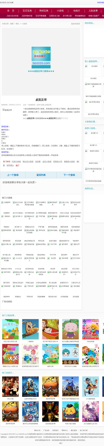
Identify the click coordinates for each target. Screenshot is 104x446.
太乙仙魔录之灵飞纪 (90, 423)
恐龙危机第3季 (51, 423)
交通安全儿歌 (54, 16)
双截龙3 (6, 227)
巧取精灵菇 (29, 255)
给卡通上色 (6, 255)
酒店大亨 (76, 255)
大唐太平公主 (75, 283)
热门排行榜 (84, 430)
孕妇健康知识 (80, 16)
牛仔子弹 (53, 255)
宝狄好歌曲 (90, 341)
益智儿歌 (50, 366)
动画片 (76, 11)
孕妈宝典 (43, 11)
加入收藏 (10, 2)
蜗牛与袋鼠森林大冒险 (93, 96)
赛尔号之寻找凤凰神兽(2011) (30, 423)
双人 (17, 24)
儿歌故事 (93, 11)
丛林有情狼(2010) (30, 399)
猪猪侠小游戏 (69, 162)
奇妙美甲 (76, 241)
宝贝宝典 (27, 11)
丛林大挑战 (53, 241)
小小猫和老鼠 (90, 399)
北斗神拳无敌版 (41, 213)
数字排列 (7, 283)
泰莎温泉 (18, 241)
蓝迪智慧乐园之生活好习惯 (30, 366)
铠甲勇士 (10, 165)
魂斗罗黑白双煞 (93, 114)
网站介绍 (37, 430)
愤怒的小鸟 (57, 162)
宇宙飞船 (41, 227)
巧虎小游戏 (16, 162)
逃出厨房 (64, 269)
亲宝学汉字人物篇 (70, 366)
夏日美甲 (64, 255)
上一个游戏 (13, 175)
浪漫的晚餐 (41, 297)
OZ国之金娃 (30, 283)
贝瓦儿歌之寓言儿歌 (10, 341)
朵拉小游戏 (46, 162)
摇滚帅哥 (7, 297)
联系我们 (56, 430)
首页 (12, 24)
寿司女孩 (41, 241)
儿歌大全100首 (13, 16)
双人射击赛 (53, 283)
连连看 (38, 162)
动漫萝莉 (7, 213)
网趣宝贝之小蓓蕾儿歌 (10, 366)
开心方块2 (75, 269)
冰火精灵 (93, 78)
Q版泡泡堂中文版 (64, 241)
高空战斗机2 (52, 297)
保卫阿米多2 (29, 269)
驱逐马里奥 (64, 227)
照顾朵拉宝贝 (29, 227)
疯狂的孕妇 (41, 255)
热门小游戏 (7, 198)
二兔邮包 (30, 341)
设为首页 (3, 2)
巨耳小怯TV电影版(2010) (70, 399)
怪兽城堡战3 (76, 227)
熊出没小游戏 (28, 162)
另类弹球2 (18, 255)
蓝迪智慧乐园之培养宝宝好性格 (90, 366)
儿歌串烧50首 (27, 16)
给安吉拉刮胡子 (76, 213)
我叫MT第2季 (50, 399)
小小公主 (18, 269)
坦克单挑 (41, 269)
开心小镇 (10, 399)
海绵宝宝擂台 (93, 163)
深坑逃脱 (76, 297)
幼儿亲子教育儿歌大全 (50, 341)
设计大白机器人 (18, 213)
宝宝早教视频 (41, 16)
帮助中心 (65, 430)
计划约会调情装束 (41, 283)
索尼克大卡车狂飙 (6, 269)
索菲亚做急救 (52, 227)
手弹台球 (30, 297)
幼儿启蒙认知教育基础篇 (70, 341)
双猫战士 (18, 297)
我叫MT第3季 (10, 423)
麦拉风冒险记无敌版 (29, 241)
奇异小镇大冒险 (70, 423)
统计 (60, 443)
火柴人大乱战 (64, 213)
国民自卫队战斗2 (18, 283)
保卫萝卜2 (18, 227)
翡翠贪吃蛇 (6, 241)
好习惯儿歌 (67, 16)
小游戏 (60, 11)
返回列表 (41, 175)
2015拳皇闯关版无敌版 (29, 213)
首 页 (10, 11)
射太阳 (52, 269)
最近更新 (74, 430)
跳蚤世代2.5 (64, 283)
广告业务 (46, 430)
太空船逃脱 (64, 297)
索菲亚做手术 (52, 213)
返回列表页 (75, 24)
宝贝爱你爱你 (31, 434)
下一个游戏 (69, 175)
